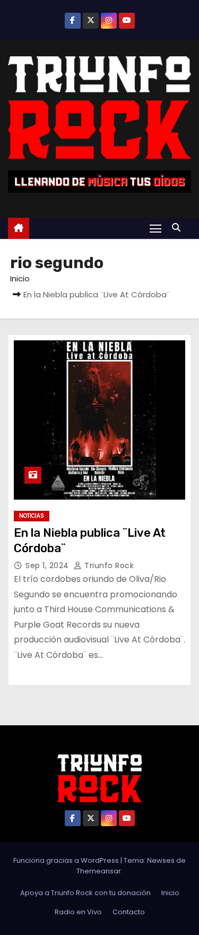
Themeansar (98, 871)
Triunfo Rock (108, 565)
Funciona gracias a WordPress (66, 860)
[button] (179, 227)
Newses (161, 860)
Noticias (31, 516)
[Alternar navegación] (155, 228)
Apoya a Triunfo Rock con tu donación (85, 893)
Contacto (129, 912)
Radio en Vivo (78, 912)
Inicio (20, 278)
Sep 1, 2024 (48, 565)
